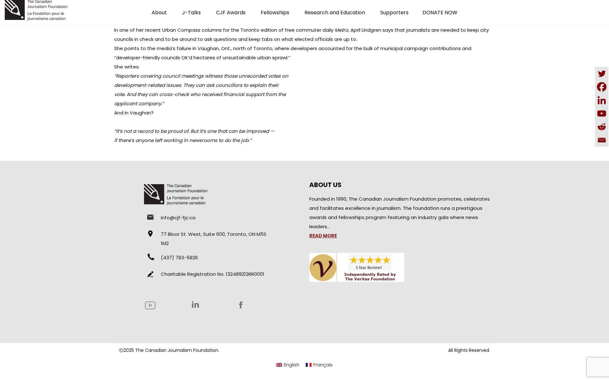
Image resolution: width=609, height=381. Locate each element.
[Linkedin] (601, 100)
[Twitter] (601, 73)
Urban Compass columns (192, 30)
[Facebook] (601, 87)
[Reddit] (601, 126)
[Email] (601, 140)
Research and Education (334, 12)
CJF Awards (231, 12)
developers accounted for (322, 48)
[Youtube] (601, 113)
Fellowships (275, 12)
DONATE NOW (439, 12)
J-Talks (191, 12)
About (159, 12)
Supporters (394, 12)
